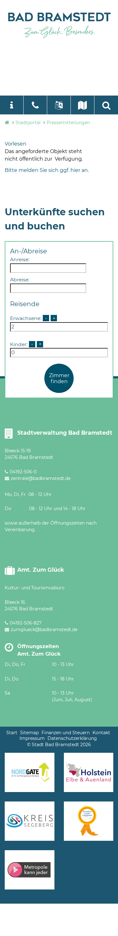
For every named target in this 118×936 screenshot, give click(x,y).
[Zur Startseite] (59, 24)
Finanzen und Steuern (66, 732)
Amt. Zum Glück (40, 569)
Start (11, 732)
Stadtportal (28, 122)
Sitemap (29, 732)
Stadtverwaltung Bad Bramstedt (64, 432)
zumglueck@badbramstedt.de (44, 629)
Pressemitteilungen (68, 122)
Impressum (32, 738)
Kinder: (18, 344)
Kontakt (101, 732)
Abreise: (19, 280)
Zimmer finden (59, 378)
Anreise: (19, 259)
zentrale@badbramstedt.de (40, 478)
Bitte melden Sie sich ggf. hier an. (47, 170)
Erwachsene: (25, 318)
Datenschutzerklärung (72, 738)
